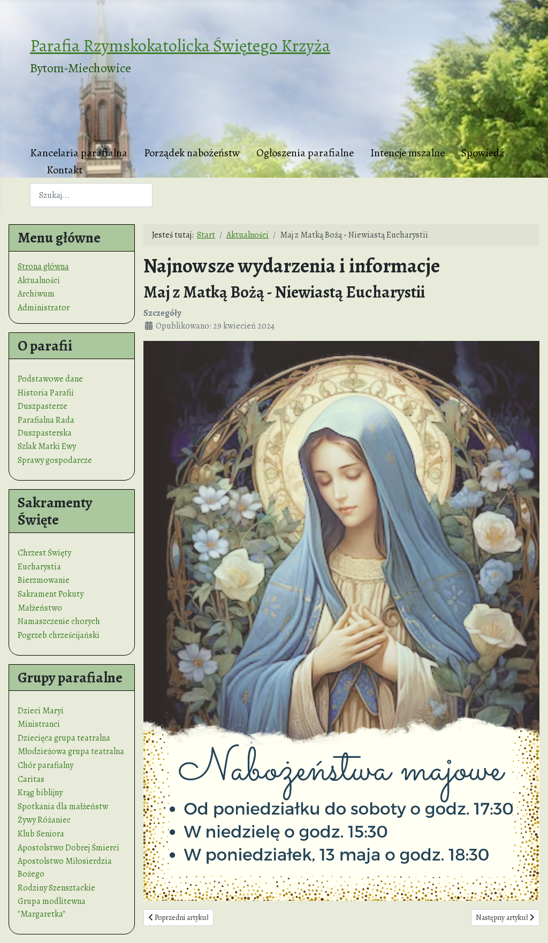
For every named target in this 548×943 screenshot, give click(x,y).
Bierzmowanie (44, 580)
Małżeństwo (40, 608)
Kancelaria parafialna (78, 153)
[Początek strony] (529, 923)
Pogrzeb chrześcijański (59, 635)
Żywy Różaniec (44, 820)
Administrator (44, 308)
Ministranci (39, 724)
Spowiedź (482, 153)
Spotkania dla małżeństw (63, 806)
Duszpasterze (42, 406)
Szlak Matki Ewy (47, 446)
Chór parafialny (45, 765)
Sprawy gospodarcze (55, 460)
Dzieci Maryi (41, 711)
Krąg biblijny (40, 792)
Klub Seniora (41, 834)
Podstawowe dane (50, 379)
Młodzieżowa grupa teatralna (71, 751)
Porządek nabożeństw (192, 153)
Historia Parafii (46, 393)
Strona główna (43, 266)
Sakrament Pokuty (50, 594)
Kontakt (64, 170)
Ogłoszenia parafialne (305, 153)
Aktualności (39, 280)
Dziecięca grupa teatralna (64, 738)
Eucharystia (39, 567)
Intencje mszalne (407, 153)
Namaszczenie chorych (59, 621)
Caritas (31, 779)
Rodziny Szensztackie (56, 888)
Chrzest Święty (44, 553)
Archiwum (36, 294)
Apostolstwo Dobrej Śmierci (68, 848)
